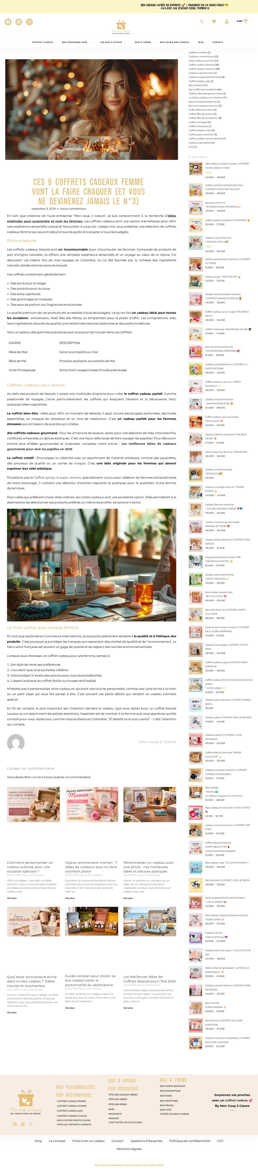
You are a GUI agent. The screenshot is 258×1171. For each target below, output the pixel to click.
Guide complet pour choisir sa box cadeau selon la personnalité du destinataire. (90, 980)
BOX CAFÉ (165, 1109)
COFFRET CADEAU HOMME (72, 1106)
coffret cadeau (42, 42)
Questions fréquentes (146, 1141)
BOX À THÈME (173, 1080)
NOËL (111, 1109)
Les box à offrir (111, 42)
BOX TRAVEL (167, 1105)
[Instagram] (29, 22)
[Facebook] (8, 22)
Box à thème (143, 42)
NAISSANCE (115, 1113)
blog (38, 1141)
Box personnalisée (74, 42)
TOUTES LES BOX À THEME (174, 1114)
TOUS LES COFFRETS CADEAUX (74, 1124)
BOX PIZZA (166, 1095)
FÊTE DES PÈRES (117, 1104)
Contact (218, 42)
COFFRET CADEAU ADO (70, 1110)
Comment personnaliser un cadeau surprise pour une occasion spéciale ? (30, 867)
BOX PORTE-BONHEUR (173, 1086)
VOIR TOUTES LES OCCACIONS (125, 1122)
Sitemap (232, 1110)
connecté (38, 777)
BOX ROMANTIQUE (170, 1090)
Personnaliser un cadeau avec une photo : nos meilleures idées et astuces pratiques (148, 867)
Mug (201, 42)
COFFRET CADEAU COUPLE (72, 1116)
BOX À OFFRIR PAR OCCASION (73, 1120)
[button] (248, 1161)
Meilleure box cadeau (174, 42)
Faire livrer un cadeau (88, 1141)
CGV (220, 1141)
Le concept (57, 1141)
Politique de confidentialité (189, 1141)
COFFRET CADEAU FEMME (71, 1101)
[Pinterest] (18, 22)
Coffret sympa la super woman (57, 477)
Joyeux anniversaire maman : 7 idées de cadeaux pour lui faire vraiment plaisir (91, 867)
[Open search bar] (201, 21)
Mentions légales (129, 1149)
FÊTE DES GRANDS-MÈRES (123, 1094)
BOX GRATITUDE (169, 1100)
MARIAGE (113, 1118)
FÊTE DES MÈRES (117, 1099)
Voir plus (11, 898)
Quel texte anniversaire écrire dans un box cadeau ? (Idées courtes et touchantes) (32, 981)
